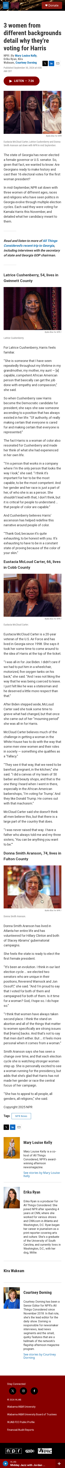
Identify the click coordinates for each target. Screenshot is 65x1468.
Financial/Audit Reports (20, 1430)
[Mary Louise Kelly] (12, 1148)
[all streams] (60, 1463)
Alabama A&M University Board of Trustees (32, 1414)
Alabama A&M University (21, 1406)
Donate (53, 5)
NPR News (21, 1116)
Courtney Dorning (26, 62)
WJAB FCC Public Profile (21, 1422)
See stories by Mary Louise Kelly (41, 1174)
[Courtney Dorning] (12, 1298)
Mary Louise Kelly (25, 55)
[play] (5, 1463)
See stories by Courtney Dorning (39, 1356)
